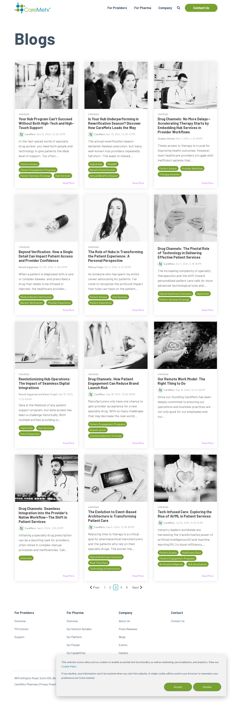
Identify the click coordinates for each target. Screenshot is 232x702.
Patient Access (29, 164)
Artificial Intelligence (171, 564)
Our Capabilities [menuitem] (76, 653)
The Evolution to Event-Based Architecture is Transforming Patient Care (112, 516)
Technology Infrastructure (105, 568)
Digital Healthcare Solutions (175, 293)
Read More (68, 183)
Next (135, 587)
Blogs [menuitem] (122, 637)
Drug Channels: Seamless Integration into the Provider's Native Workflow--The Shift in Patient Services (43, 515)
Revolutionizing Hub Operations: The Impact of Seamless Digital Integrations (45, 383)
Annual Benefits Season (104, 175)
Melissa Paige (95, 267)
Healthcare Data (191, 552)
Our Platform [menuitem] (74, 637)
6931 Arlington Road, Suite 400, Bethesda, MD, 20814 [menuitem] (46, 678)
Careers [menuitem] (123, 653)
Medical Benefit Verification (36, 296)
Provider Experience (59, 302)
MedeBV (112, 164)
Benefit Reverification (102, 169)
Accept (178, 686)
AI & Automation (197, 564)
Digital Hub (96, 164)
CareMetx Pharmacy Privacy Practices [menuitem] (37, 684)
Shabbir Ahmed (166, 138)
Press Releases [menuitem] (128, 629)
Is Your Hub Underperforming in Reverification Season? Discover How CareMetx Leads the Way (114, 123)
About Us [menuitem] (124, 621)
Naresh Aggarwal (28, 267)
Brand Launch (98, 429)
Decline (207, 686)
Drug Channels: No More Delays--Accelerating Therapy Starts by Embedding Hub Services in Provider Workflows (184, 125)
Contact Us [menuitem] (178, 621)
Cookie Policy (68, 666)
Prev (96, 587)
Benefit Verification (31, 302)
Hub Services (62, 175)
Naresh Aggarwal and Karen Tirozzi (38, 394)
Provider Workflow (192, 168)
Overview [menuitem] (20, 621)
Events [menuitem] (123, 645)
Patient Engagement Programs (38, 169)
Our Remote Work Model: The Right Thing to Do (181, 381)
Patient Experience (101, 302)
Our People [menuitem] (73, 645)
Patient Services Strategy (35, 175)
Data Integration (30, 433)
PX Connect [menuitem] (21, 629)
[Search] (178, 8)
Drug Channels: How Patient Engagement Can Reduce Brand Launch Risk (113, 383)
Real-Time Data (99, 562)
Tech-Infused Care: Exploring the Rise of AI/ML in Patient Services (185, 514)
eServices (26, 558)
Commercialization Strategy (106, 435)
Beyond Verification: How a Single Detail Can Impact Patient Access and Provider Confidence (46, 256)
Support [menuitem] (19, 637)
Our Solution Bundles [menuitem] (79, 629)
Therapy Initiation (170, 174)
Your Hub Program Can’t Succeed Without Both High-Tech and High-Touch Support (46, 123)
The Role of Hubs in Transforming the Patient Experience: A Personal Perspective (115, 256)
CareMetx (30, 134)
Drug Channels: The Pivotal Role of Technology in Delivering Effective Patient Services (183, 252)
